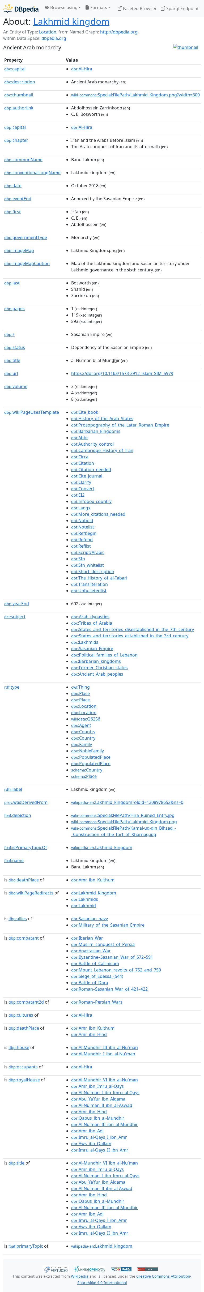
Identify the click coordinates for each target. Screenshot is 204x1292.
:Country (83, 732)
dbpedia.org (53, 38)
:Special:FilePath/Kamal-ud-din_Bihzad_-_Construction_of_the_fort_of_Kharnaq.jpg (123, 831)
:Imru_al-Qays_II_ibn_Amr (99, 1150)
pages (14, 309)
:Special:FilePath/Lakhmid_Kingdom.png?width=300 (135, 95)
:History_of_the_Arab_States (102, 418)
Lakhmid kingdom (71, 21)
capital (15, 69)
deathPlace (23, 880)
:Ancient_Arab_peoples (97, 674)
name (14, 860)
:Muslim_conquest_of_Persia (103, 944)
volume (15, 386)
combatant (23, 938)
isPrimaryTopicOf (25, 847)
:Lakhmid (83, 906)
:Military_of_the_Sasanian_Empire (107, 925)
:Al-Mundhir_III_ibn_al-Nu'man (104, 1047)
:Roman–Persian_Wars (96, 1002)
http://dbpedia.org (119, 32)
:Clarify (81, 482)
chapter (16, 140)
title (12, 360)
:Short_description (92, 571)
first (12, 212)
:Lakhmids (84, 642)
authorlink (18, 108)
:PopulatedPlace (90, 757)
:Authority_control (92, 444)
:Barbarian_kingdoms (95, 431)
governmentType (25, 237)
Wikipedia (79, 1276)
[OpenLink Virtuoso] (55, 1269)
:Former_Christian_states (99, 668)
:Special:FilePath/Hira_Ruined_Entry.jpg (123, 815)
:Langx (80, 508)
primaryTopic (25, 1246)
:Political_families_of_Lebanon (104, 655)
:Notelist (82, 527)
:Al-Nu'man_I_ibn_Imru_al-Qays (105, 1092)
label (13, 789)
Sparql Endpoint (182, 8)
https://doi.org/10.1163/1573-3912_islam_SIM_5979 (122, 373)
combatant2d (26, 1002)
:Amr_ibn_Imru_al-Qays (97, 1086)
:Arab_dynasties (90, 617)
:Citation (82, 463)
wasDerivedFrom (26, 802)
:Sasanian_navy (89, 919)
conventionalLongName (32, 173)
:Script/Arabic (87, 552)
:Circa (79, 457)
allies (17, 919)
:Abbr (79, 438)
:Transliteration (89, 584)
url (11, 373)
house (18, 1047)
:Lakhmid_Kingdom (93, 893)
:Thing (80, 687)
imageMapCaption (27, 263)
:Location (83, 706)
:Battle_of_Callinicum (95, 963)
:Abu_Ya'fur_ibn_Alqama (98, 1099)
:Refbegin (83, 533)
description (19, 82)
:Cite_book (84, 412)
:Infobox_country (91, 501)
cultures (20, 1015)
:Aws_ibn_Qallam (91, 1143)
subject (15, 617)
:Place (80, 693)
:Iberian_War (87, 938)
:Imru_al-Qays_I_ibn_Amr (99, 1137)
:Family (81, 744)
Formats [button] (98, 7)
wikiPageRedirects (30, 893)
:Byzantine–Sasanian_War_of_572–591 (112, 957)
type (11, 687)
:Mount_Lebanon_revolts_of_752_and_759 (116, 970)
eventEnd (17, 199)
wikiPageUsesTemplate (31, 412)
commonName (23, 160)
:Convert (82, 489)
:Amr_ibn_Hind (89, 1034)
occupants (23, 1067)
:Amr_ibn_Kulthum (92, 880)
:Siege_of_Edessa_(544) (97, 976)
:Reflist (81, 546)
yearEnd (16, 604)
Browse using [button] (63, 7)
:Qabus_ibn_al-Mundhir (97, 1118)
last (12, 283)
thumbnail (18, 95)
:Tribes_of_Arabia (91, 623)
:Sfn (78, 559)
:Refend (82, 540)
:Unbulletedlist (89, 591)
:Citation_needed (91, 469)
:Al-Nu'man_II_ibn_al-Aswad (101, 1105)
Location (47, 32)
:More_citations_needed (98, 514)
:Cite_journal (86, 476)
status (14, 347)
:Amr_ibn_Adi (87, 1131)
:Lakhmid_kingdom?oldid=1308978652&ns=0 (127, 802)
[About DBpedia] (21, 8)
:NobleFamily (87, 751)
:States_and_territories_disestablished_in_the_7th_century (132, 629)
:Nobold (82, 520)
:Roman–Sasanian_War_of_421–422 (109, 989)
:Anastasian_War (91, 951)
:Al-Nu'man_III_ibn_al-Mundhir (104, 1124)
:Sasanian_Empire (92, 648)
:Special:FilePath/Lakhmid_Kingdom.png (124, 822)
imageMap (19, 250)
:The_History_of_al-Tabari (99, 578)
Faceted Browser (139, 8)
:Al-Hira (81, 69)
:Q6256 (85, 719)
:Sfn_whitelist (87, 565)
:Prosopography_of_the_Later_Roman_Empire (120, 425)
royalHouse (24, 1080)
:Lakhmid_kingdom (101, 847)
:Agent (81, 725)
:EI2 (77, 495)
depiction (17, 815)
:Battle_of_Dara (89, 983)
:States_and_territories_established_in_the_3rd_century (129, 636)
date (13, 186)
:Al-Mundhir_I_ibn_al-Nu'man (103, 1054)
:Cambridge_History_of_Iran (102, 450)
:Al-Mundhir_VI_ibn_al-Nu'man (104, 1080)
